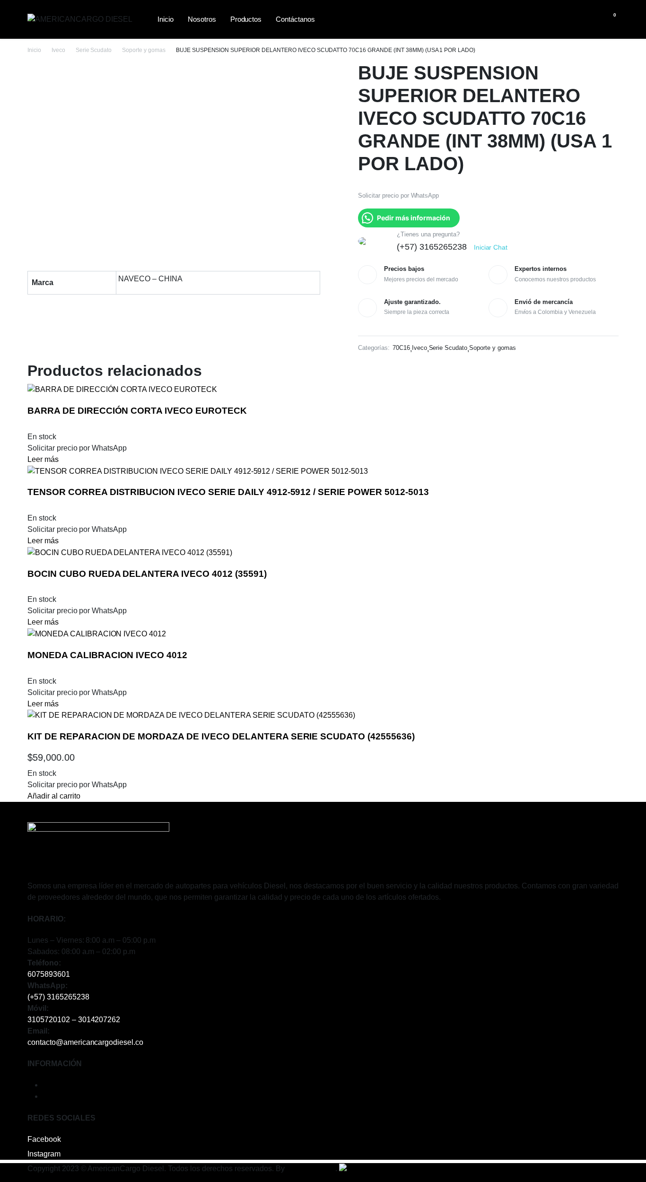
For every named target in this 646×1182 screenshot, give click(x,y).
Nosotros (202, 19)
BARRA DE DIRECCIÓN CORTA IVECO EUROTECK (137, 411)
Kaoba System (311, 1169)
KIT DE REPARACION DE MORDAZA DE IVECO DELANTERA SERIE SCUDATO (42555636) (221, 736)
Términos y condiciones (82, 1085)
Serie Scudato (94, 50)
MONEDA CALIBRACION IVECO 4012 (107, 655)
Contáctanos (295, 19)
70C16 (401, 347)
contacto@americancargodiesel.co (85, 1042)
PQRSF (56, 1096)
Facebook (44, 1139)
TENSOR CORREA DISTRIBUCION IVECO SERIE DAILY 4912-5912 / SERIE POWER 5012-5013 (228, 492)
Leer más (43, 459)
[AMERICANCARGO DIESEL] (81, 19)
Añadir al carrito (53, 796)
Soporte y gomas (144, 50)
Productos (246, 19)
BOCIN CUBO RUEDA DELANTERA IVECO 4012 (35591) (147, 574)
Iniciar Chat (491, 247)
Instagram (44, 1154)
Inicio (165, 19)
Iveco (58, 50)
